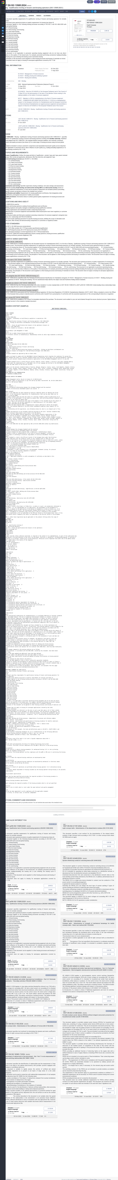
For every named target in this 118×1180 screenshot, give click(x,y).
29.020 (90, 913)
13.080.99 (34, 1116)
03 (74, 47)
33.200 (92, 1004)
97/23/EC (44, 893)
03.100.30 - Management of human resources (31, 74)
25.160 (87, 47)
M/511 (45, 1015)
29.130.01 (96, 913)
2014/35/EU (37, 1015)
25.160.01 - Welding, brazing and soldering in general (32, 76)
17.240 (41, 1116)
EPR (49, 1015)
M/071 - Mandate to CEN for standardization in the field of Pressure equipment (40, 98)
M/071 (57, 11)
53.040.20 (40, 1046)
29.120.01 (95, 1096)
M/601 (62, 11)
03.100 (76, 47)
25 (84, 47)
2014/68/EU (49, 11)
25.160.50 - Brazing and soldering (27, 78)
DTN (46, 1046)
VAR (67, 11)
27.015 (85, 913)
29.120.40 (30, 1015)
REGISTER (112, 1)
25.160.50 (42, 11)
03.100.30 (28, 11)
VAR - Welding (22, 81)
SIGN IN (104, 1)
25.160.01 (35, 11)
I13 (45, 1116)
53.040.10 (33, 1046)
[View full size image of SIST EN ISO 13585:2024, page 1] (79, 27)
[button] (82, 11)
